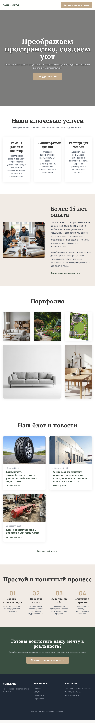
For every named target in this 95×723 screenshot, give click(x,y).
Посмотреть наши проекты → (65, 273)
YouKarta (11, 5)
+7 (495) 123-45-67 (73, 692)
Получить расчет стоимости (47, 660)
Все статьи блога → (47, 551)
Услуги (37, 692)
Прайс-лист (39, 695)
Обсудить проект (47, 76)
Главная (37, 688)
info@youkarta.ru (72, 695)
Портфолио (39, 699)
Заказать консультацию (76, 5)
